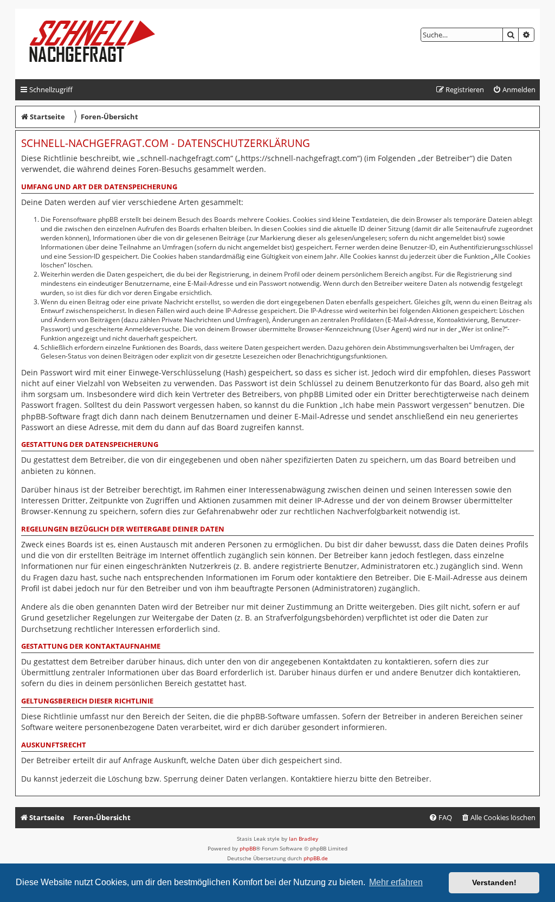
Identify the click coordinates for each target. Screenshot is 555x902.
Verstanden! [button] (494, 882)
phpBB (248, 848)
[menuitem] (514, 89)
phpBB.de (316, 858)
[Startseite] (101, 43)
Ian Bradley (303, 838)
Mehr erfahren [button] (396, 882)
